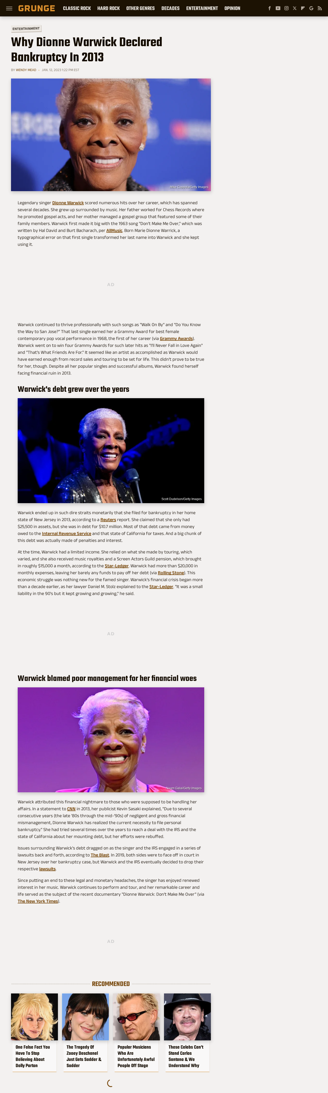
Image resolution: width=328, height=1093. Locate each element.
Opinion (232, 8)
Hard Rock (108, 8)
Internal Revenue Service (66, 533)
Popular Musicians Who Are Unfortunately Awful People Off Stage (136, 1056)
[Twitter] (295, 8)
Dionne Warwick (68, 202)
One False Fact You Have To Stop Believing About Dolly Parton (33, 1056)
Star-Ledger (117, 565)
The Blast (100, 854)
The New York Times (38, 901)
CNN (71, 808)
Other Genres (140, 8)
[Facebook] (270, 8)
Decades (170, 8)
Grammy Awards (176, 338)
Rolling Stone (171, 572)
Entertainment (202, 8)
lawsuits (47, 868)
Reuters (108, 519)
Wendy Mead (26, 70)
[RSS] (320, 8)
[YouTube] (278, 8)
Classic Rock (77, 8)
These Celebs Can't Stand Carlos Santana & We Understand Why (186, 1056)
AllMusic (114, 230)
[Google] (311, 8)
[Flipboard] (303, 8)
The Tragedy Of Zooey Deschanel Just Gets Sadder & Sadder (84, 1056)
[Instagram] (286, 8)
